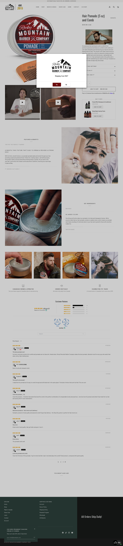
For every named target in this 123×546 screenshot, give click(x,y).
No (66, 85)
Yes (57, 85)
